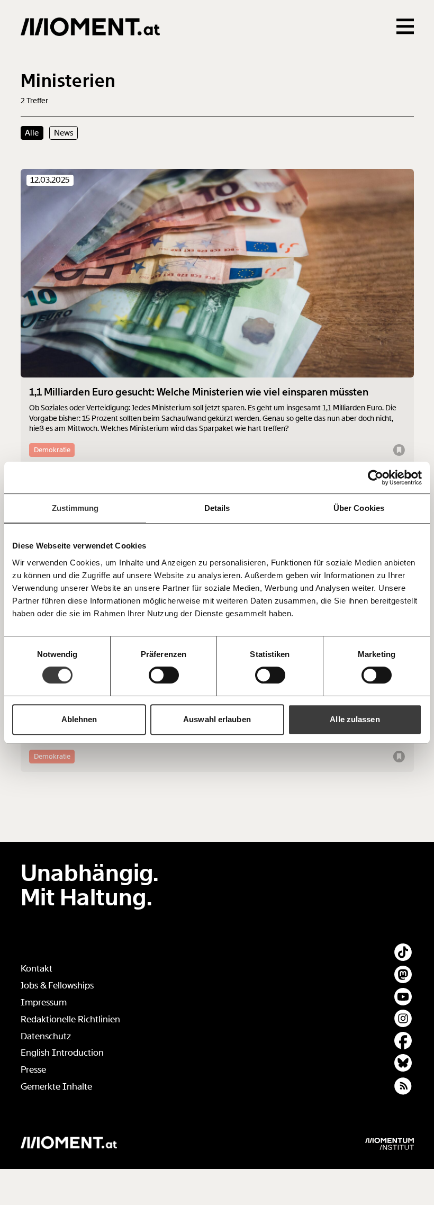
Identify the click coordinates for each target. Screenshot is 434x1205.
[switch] (164, 675)
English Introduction (62, 1052)
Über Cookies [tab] (358, 507)
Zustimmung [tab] (75, 507)
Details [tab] (217, 507)
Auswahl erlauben (217, 719)
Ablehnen (79, 719)
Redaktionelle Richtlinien (70, 1019)
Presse (33, 1069)
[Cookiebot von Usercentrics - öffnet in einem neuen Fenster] (375, 477)
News (64, 133)
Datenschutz (46, 1036)
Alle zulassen (354, 719)
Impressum (44, 1002)
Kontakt (36, 968)
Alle (32, 133)
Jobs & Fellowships (57, 985)
